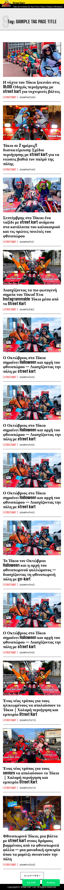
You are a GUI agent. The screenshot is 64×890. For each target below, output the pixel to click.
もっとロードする (31, 875)
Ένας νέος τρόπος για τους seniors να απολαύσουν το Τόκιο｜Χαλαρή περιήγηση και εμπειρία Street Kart (31, 775)
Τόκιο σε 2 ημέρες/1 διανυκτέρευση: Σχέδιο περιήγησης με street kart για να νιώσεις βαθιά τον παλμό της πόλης (31, 154)
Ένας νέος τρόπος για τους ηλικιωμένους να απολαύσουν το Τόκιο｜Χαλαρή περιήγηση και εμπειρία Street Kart (32, 707)
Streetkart (10, 97)
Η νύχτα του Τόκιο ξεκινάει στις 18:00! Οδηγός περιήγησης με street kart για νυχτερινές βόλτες (31, 87)
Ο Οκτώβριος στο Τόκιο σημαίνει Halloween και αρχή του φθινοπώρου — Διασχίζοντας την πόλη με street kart (32, 364)
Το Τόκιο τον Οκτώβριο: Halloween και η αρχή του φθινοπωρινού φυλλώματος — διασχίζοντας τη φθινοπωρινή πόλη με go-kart (29, 569)
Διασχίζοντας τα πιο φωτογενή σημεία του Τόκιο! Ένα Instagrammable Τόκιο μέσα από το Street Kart (30, 296)
